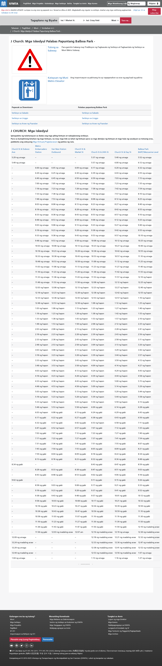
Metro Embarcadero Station (41, 149)
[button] (153, 4)
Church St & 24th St (100, 152)
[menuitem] (27, 4)
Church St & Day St (123, 152)
